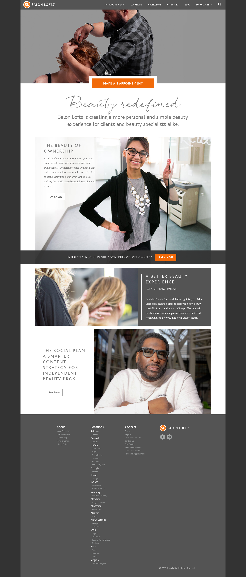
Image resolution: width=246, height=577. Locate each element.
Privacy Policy (62, 444)
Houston (95, 553)
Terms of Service (63, 441)
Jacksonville (96, 448)
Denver (94, 442)
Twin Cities (96, 509)
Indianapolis (96, 485)
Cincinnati (96, 543)
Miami (94, 452)
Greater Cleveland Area (101, 540)
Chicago (95, 478)
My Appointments (114, 4)
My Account (203, 4)
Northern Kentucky (99, 496)
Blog (187, 4)
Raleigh (95, 523)
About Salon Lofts (64, 431)
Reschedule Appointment (134, 454)
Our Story (173, 4)
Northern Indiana (98, 489)
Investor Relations (63, 434)
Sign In (127, 431)
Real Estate (129, 444)
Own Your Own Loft (133, 438)
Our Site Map (62, 438)
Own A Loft (56, 196)
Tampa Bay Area (98, 465)
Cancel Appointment (133, 450)
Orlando (95, 458)
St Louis (95, 516)
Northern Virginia (99, 563)
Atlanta (95, 472)
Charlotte (95, 526)
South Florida (97, 455)
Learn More (165, 257)
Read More (54, 392)
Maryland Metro (98, 503)
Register (128, 434)
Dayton (95, 533)
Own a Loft (154, 4)
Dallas (94, 557)
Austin (94, 550)
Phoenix (95, 435)
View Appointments (133, 447)
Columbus (96, 537)
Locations (136, 4)
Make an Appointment (123, 83)
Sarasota (95, 461)
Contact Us (129, 441)
